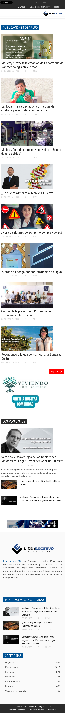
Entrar (22, 7)
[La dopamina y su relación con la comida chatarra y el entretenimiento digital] (27, 92)
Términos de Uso (36, 710)
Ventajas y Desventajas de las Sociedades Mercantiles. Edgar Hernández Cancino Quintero (32, 459)
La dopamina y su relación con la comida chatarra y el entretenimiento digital (27, 108)
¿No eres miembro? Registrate (45, 7)
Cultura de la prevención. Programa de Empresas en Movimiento (26, 313)
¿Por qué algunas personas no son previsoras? (31, 232)
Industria (32, 672)
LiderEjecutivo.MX (12, 561)
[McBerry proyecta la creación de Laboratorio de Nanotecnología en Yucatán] (27, 49)
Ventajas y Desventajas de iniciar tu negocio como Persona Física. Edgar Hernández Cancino (38, 640)
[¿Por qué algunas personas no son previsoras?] (27, 218)
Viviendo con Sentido (32, 691)
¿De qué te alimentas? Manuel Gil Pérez (27, 193)
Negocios (32, 662)
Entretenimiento (32, 681)
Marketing (32, 676)
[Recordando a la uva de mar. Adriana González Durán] (27, 340)
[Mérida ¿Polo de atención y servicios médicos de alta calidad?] (27, 136)
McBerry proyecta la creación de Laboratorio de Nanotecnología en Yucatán (32, 65)
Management (32, 667)
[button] (12, 14)
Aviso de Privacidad (17, 710)
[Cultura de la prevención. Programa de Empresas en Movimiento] (27, 299)
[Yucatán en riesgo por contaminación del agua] (27, 257)
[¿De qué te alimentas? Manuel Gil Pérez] (27, 179)
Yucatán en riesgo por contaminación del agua (31, 272)
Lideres (32, 686)
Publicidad (51, 710)
